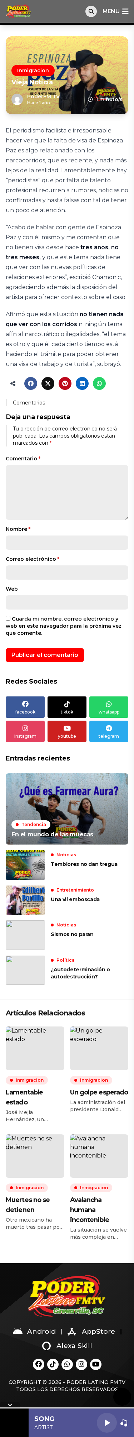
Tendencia (33, 824)
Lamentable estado (24, 1097)
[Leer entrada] (67, 809)
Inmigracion (33, 70)
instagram (25, 736)
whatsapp (109, 712)
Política (65, 960)
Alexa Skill (74, 1346)
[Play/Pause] (107, 1423)
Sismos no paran (72, 934)
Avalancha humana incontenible (89, 1210)
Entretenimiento (75, 890)
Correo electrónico (32, 559)
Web (12, 589)
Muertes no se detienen (28, 1205)
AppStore (98, 1331)
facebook (25, 712)
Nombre (18, 529)
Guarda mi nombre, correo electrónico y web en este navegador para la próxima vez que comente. (63, 626)
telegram (109, 736)
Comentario (23, 458)
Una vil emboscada (75, 899)
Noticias (66, 854)
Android (41, 1331)
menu (111, 11)
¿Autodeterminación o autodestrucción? (80, 973)
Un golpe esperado (99, 1092)
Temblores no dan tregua (84, 864)
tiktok (67, 712)
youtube (67, 736)
